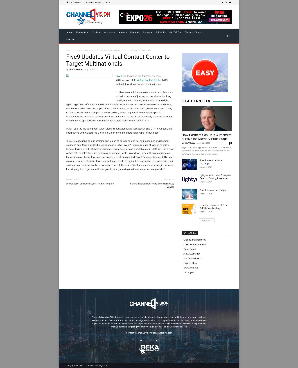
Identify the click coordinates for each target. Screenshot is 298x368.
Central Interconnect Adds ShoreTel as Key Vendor (152, 185)
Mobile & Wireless (192, 258)
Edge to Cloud (190, 262)
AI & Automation (191, 253)
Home (69, 50)
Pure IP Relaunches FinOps (213, 190)
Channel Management (194, 239)
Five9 (119, 76)
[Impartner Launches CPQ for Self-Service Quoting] (189, 209)
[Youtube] (230, 2)
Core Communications (84, 50)
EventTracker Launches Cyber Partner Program (90, 183)
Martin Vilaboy (188, 143)
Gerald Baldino (76, 69)
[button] (228, 36)
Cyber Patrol (189, 249)
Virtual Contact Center (149, 80)
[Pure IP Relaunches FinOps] (189, 194)
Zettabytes (188, 272)
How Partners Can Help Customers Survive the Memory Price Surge (207, 137)
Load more (206, 220)
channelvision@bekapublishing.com (155, 333)
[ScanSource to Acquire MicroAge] (189, 164)
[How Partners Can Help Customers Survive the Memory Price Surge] (207, 118)
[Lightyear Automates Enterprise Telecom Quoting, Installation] (189, 179)
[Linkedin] (222, 2)
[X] (226, 2)
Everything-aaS (190, 267)
